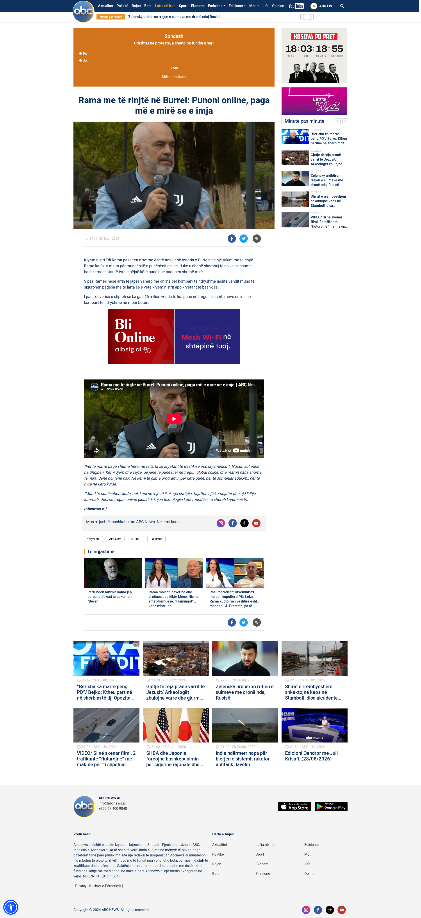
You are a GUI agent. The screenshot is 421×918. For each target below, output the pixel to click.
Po (85, 53)
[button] (10, 907)
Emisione (215, 6)
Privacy (81, 886)
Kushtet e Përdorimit (105, 886)
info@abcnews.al (112, 803)
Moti (252, 6)
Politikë (122, 6)
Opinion (278, 6)
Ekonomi (198, 6)
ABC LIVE (326, 6)
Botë (148, 6)
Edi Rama (156, 539)
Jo (85, 60)
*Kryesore (93, 539)
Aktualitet (105, 6)
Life (265, 6)
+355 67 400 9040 (113, 808)
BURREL (136, 539)
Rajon (136, 6)
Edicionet (236, 6)
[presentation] (338, 121)
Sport (183, 6)
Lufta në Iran (165, 6)
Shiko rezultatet (174, 77)
